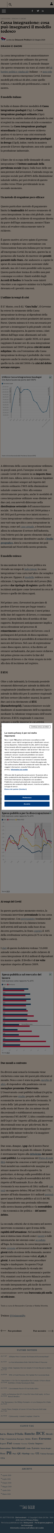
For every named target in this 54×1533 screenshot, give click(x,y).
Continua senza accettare (40, 727)
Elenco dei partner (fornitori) (15, 789)
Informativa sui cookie (19, 769)
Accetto (27, 804)
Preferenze (27, 797)
